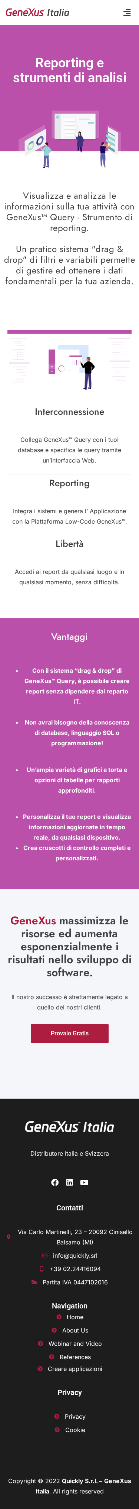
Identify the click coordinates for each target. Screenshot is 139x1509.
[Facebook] (55, 1182)
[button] (127, 12)
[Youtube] (84, 1182)
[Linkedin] (69, 1182)
